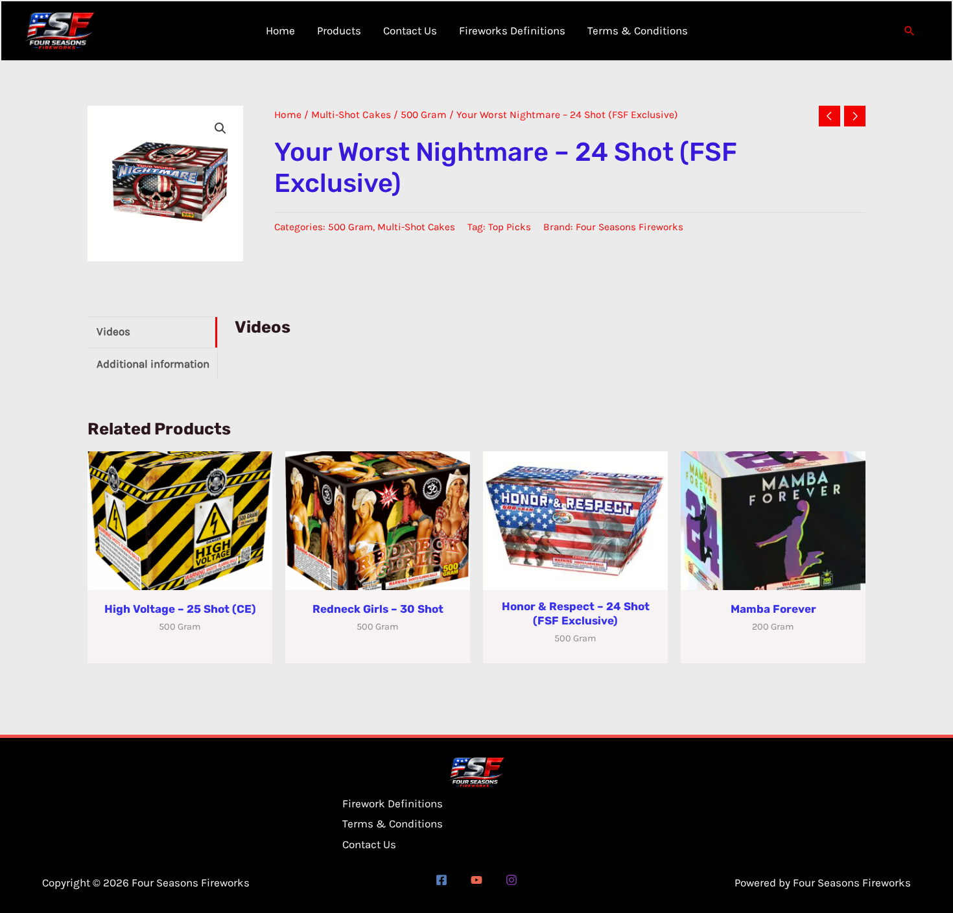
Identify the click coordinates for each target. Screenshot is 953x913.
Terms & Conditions (392, 823)
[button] (909, 30)
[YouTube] (476, 880)
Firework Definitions (392, 803)
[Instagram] (511, 880)
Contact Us (369, 844)
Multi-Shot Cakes (351, 115)
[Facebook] (441, 880)
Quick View (179, 577)
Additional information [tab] (153, 363)
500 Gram (424, 115)
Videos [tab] (113, 331)
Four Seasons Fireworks (629, 227)
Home (287, 115)
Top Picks (509, 227)
